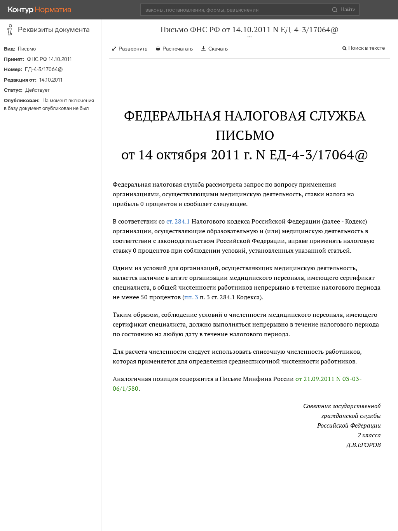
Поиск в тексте (366, 48)
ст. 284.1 (178, 221)
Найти (348, 9)
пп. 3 (191, 297)
